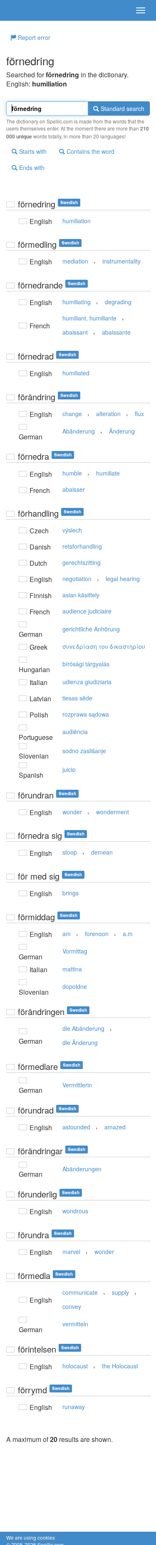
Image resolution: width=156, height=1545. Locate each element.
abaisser (73, 489)
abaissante (116, 332)
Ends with (31, 167)
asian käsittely (80, 595)
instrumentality (121, 261)
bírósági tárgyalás (85, 664)
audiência (75, 731)
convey (71, 1306)
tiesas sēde (77, 698)
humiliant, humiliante (89, 318)
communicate (80, 1292)
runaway (73, 1406)
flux (139, 413)
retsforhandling (82, 546)
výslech (72, 530)
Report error (33, 37)
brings (70, 893)
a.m (128, 933)
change (72, 413)
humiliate (108, 473)
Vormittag (74, 951)
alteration (108, 413)
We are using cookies (30, 1537)
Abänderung (78, 431)
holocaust (75, 1366)
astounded (76, 1127)
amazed (115, 1127)
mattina (72, 969)
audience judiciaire (86, 611)
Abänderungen (82, 1169)
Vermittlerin (77, 1085)
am (66, 933)
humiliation (76, 221)
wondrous (75, 1211)
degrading (118, 302)
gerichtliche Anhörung (91, 629)
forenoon (97, 933)
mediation (75, 261)
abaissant (75, 332)
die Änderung (80, 1042)
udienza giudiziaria (86, 682)
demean (102, 852)
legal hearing (123, 578)
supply (120, 1292)
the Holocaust (120, 1366)
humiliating (76, 302)
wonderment (112, 812)
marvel (71, 1251)
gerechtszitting (81, 562)
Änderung (122, 431)
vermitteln (75, 1324)
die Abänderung (83, 1028)
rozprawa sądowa (85, 714)
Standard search (121, 108)
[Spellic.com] (21, 10)
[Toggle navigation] (140, 10)
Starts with (32, 151)
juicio (69, 769)
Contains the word (89, 151)
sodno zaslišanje (84, 751)
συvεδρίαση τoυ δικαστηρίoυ (103, 646)
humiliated (75, 373)
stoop (69, 852)
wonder (72, 812)
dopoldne (74, 986)
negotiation (77, 578)
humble (72, 473)
